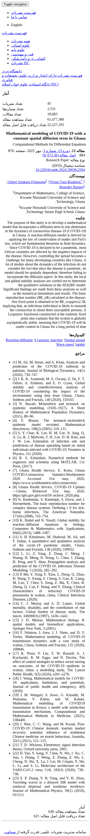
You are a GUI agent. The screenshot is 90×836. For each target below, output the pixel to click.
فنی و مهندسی (22, 54)
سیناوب (10, 832)
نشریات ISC (20, 63)
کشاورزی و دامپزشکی (28, 59)
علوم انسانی (20, 45)
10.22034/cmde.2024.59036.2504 (60, 170)
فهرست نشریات (23, 13)
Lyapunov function (49, 340)
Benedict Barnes (71, 187)
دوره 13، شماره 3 (56, 151)
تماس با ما (19, 17)
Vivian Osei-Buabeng (65, 182)
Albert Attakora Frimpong (26, 182)
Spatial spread (75, 340)
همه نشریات (20, 41)
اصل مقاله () (59, 155)
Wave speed (65, 344)
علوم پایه (18, 50)
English (16, 25)
